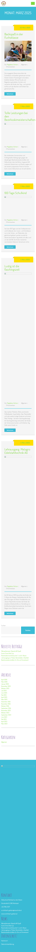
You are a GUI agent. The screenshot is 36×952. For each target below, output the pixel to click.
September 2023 (6, 715)
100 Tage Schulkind (15, 193)
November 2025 (6, 686)
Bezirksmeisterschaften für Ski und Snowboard (14, 660)
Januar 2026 (5, 684)
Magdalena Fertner (12, 64)
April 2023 (4, 721)
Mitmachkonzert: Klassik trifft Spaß (11, 651)
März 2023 (4, 724)
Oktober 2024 (5, 706)
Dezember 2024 (5, 702)
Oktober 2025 (5, 688)
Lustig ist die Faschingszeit (12, 267)
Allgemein (24, 64)
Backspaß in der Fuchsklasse (13, 35)
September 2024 (6, 708)
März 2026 (4, 682)
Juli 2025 (4, 691)
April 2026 (4, 680)
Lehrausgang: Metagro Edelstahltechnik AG (17, 451)
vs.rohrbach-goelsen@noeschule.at (11, 910)
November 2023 (6, 710)
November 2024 (6, 704)
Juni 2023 (4, 717)
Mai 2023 (4, 719)
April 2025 (4, 697)
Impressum (4, 941)
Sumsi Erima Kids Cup (7, 653)
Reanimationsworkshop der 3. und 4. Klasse (13, 656)
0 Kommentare (10, 67)
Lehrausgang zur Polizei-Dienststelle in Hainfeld (15, 658)
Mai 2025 (4, 695)
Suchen (3, 625)
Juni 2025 (4, 693)
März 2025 (4, 699)
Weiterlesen (10, 94)
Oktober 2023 (5, 713)
